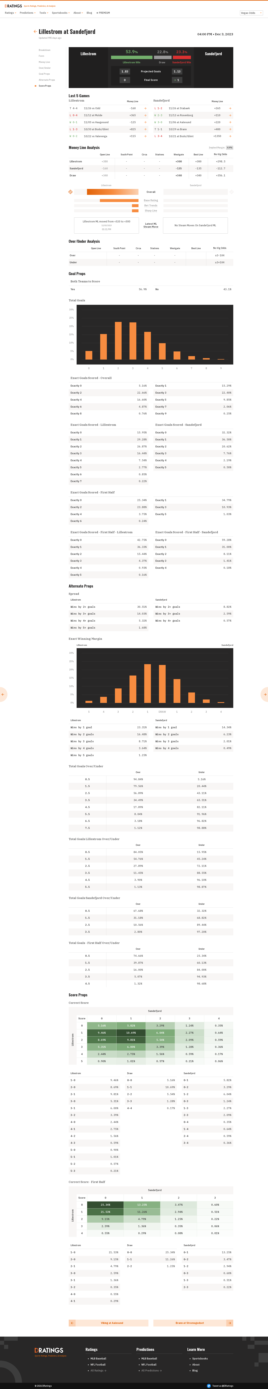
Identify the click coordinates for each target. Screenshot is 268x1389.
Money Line (44, 62)
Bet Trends (150, 205)
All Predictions (150, 1370)
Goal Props (44, 73)
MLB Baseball (98, 1358)
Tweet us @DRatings (222, 1385)
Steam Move (150, 226)
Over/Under (45, 68)
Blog (89, 12)
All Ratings (97, 1370)
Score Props (45, 85)
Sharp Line (151, 210)
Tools (42, 12)
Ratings (9, 12)
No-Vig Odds (220, 154)
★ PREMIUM (103, 12)
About (77, 12)
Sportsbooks (59, 12)
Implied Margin (216, 147)
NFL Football (98, 1364)
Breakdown (44, 50)
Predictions (26, 12)
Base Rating (151, 200)
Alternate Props (47, 80)
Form (41, 56)
